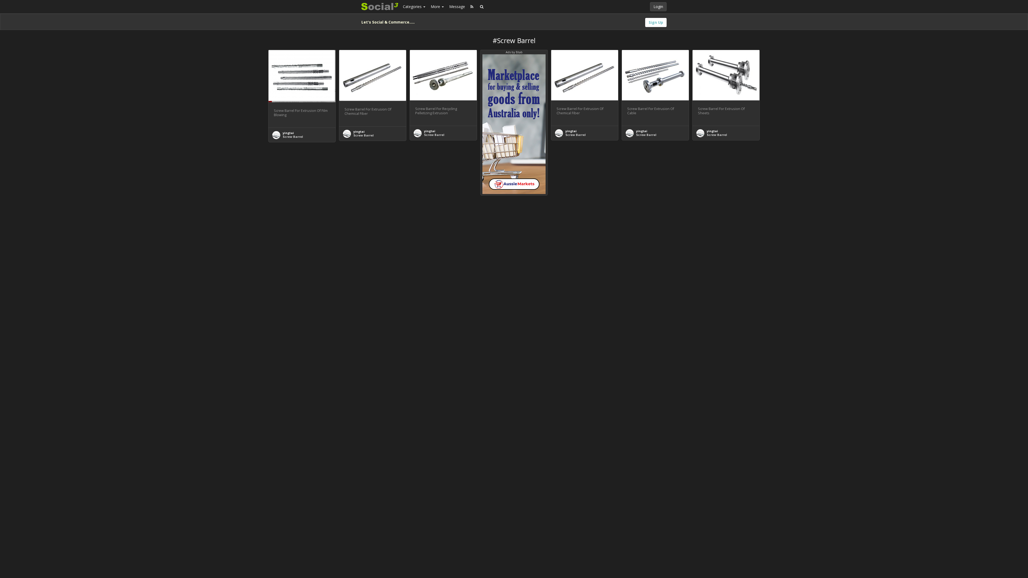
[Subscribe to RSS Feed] (472, 6)
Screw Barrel (293, 137)
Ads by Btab (514, 52)
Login (658, 6)
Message (457, 6)
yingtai (288, 133)
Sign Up (656, 22)
